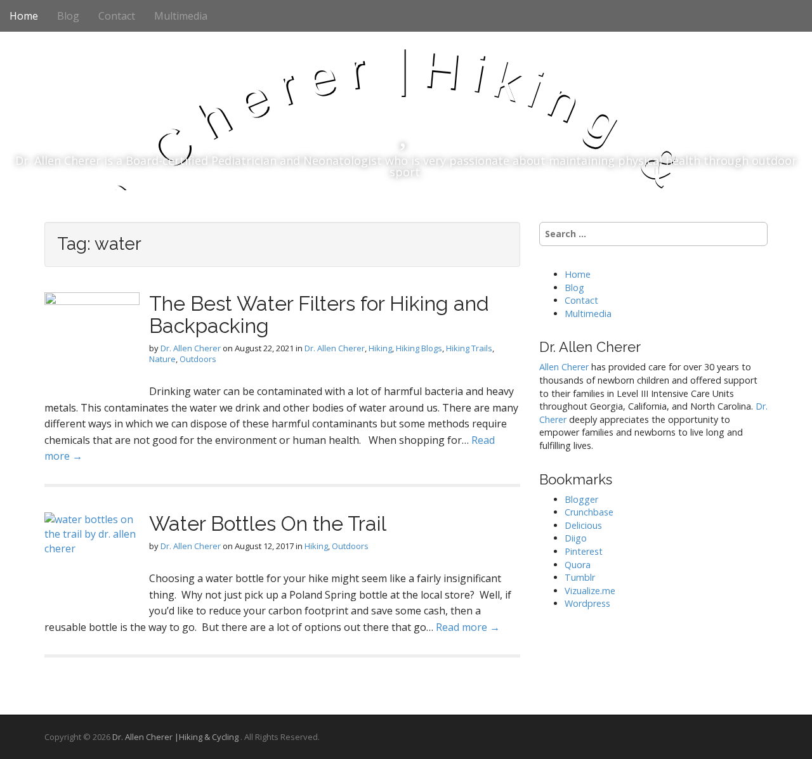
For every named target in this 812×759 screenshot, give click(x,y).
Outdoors (198, 359)
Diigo (576, 538)
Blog (68, 16)
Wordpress (587, 603)
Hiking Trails (469, 348)
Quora (578, 565)
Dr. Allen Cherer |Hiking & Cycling (176, 737)
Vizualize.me (590, 591)
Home (24, 16)
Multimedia (180, 16)
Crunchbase (589, 512)
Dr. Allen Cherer (190, 348)
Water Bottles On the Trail (267, 523)
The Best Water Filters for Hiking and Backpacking (319, 314)
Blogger (581, 499)
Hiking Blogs (419, 348)
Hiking (380, 348)
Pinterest (584, 551)
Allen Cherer (564, 367)
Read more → (468, 627)
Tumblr (580, 577)
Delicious (583, 525)
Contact (116, 16)
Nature (162, 359)
